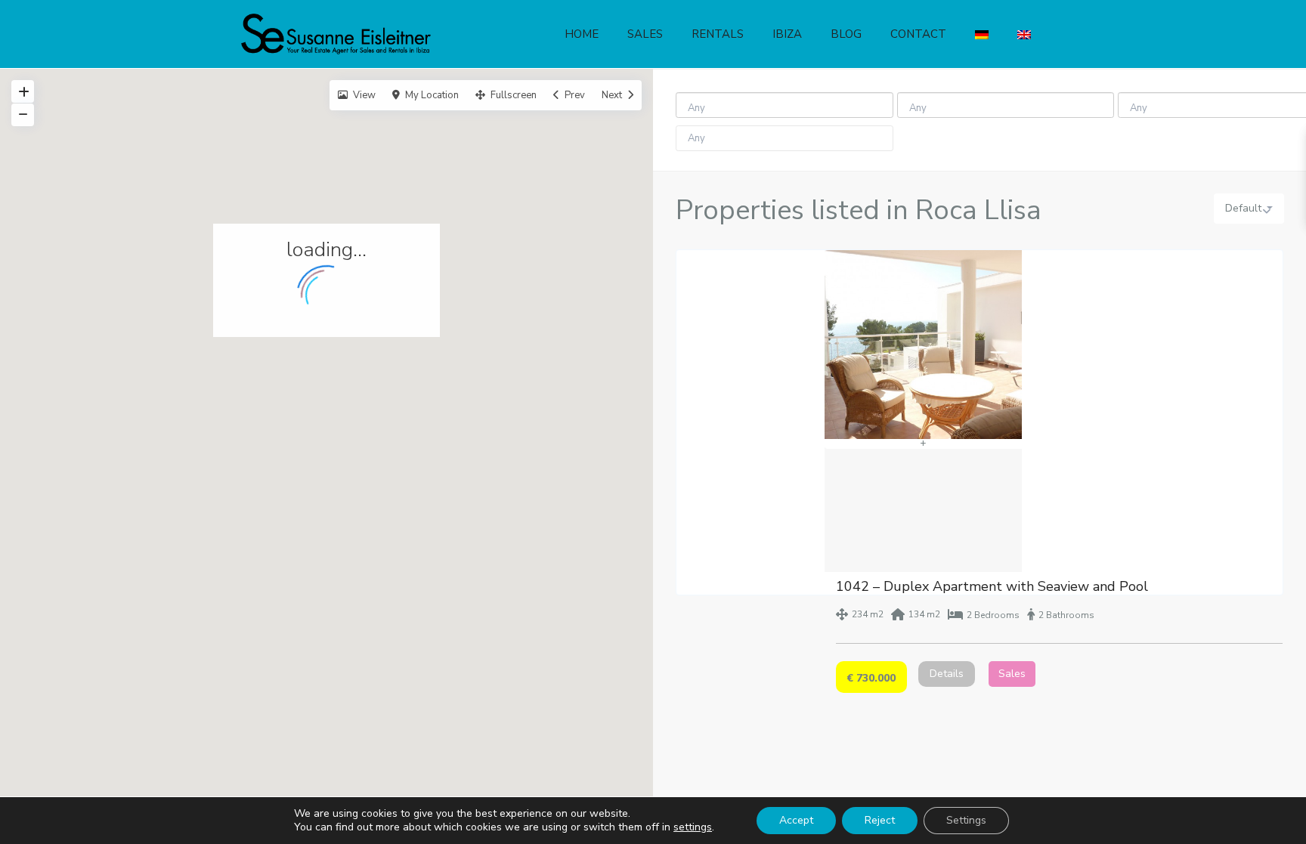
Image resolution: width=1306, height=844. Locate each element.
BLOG (846, 34)
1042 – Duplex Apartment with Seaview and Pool (992, 586)
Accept (796, 820)
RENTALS (718, 34)
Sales (1012, 673)
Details (947, 673)
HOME (582, 34)
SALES (645, 34)
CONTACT (918, 34)
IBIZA (787, 34)
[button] (331, 437)
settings (692, 827)
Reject (880, 820)
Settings (966, 820)
